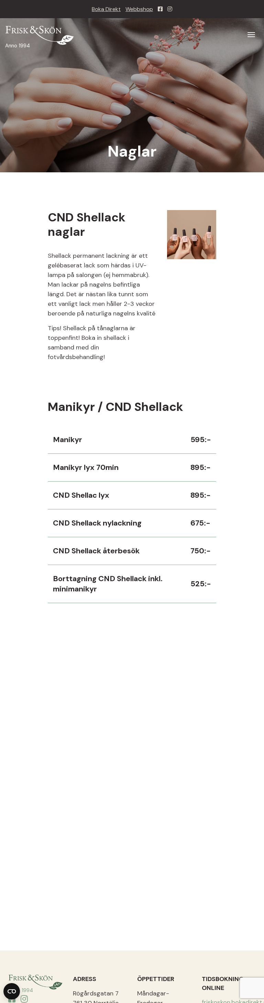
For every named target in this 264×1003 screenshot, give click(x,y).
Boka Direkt (106, 9)
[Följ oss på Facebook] (160, 9)
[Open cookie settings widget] (11, 991)
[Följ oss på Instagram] (170, 9)
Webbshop (139, 9)
